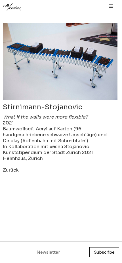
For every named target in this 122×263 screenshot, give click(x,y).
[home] (18, 5)
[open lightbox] (60, 61)
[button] (111, 6)
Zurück (11, 170)
